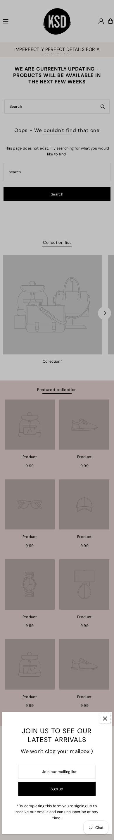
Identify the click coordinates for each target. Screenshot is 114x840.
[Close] (105, 718)
